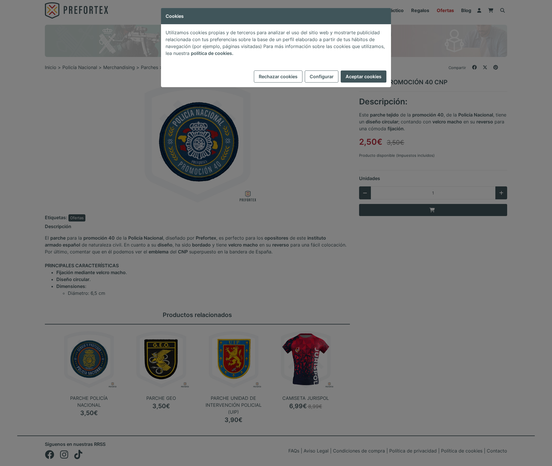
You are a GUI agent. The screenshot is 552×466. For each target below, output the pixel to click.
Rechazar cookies (278, 76)
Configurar (322, 76)
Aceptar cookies (364, 76)
